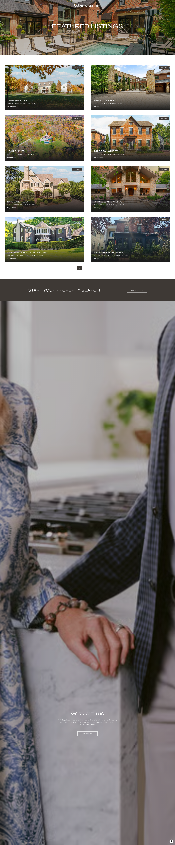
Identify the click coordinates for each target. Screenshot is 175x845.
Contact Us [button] (87, 734)
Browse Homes (137, 290)
